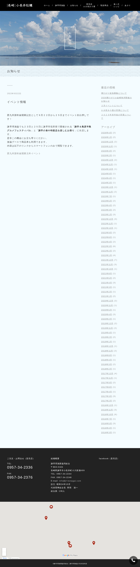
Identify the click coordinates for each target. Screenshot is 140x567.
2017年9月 (106, 382)
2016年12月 (107, 405)
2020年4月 (106, 314)
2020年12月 (107, 301)
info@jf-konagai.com (70, 481)
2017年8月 (106, 387)
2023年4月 (106, 205)
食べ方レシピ (117, 5)
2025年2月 (106, 155)
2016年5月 (106, 423)
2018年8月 (106, 355)
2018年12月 (107, 346)
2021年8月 (106, 273)
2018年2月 (106, 369)
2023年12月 (107, 187)
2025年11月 (107, 146)
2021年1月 (106, 296)
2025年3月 (106, 151)
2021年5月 (106, 278)
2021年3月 (106, 287)
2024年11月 (107, 164)
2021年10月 (107, 269)
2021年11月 (107, 264)
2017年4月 (106, 392)
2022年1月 (106, 255)
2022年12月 (107, 219)
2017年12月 (107, 373)
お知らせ (74, 5)
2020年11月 (107, 305)
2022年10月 (107, 228)
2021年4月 (106, 283)
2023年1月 (106, 214)
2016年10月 (107, 414)
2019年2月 (106, 337)
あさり (128, 5)
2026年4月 (106, 133)
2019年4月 (106, 333)
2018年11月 (107, 351)
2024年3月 (106, 183)
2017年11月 (107, 378)
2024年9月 (106, 174)
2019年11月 (107, 328)
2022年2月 (106, 251)
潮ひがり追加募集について (114, 93)
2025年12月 (107, 142)
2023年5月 (106, 201)
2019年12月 (107, 323)
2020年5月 (106, 310)
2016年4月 (106, 428)
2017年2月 (106, 401)
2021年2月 (106, 292)
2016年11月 (107, 410)
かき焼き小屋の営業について (115, 110)
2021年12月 (107, 260)
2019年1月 (106, 342)
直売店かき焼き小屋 (89, 5)
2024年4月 (106, 178)
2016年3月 (106, 432)
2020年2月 (106, 319)
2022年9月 (106, 233)
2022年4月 (106, 242)
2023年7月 (106, 196)
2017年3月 (106, 396)
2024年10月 (107, 169)
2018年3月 (106, 364)
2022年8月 (106, 237)
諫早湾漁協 (60, 5)
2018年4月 (106, 360)
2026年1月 (106, 137)
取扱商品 (104, 5)
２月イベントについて (111, 106)
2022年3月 (106, 246)
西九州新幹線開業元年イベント (24, 153)
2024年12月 (107, 160)
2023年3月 (106, 210)
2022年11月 (107, 223)
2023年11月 (107, 192)
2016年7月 (106, 419)
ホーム (47, 5)
